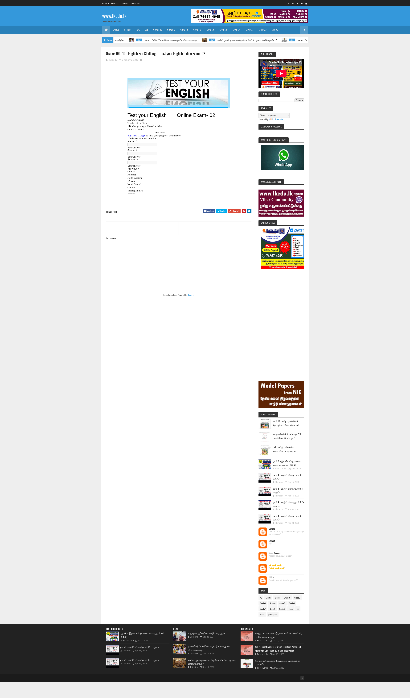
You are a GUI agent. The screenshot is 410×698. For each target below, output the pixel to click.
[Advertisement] (281, 321)
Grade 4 (237, 29)
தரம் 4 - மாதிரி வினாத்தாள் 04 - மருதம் (139, 647)
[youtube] (306, 3)
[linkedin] (297, 3)
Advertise (105, 3)
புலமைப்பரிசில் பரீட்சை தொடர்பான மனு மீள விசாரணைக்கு (150, 40)
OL (298, 608)
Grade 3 (250, 29)
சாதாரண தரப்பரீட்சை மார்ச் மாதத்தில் (206, 633)
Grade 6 (210, 29)
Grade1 (277, 597)
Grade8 (272, 608)
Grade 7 (197, 29)
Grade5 (282, 603)
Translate (279, 119)
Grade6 (292, 603)
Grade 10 (157, 29)
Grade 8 (184, 29)
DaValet (272, 528)
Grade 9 (171, 29)
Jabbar (271, 577)
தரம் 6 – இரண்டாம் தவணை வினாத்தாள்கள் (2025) (287, 463)
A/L (138, 29)
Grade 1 (275, 29)
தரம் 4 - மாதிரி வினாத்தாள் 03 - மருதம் (139, 660)
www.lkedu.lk (114, 15)
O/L (146, 29)
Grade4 (272, 603)
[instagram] (293, 3)
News (119, 40)
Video (262, 614)
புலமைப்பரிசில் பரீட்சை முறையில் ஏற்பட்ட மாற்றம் (298, 40)
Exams (268, 597)
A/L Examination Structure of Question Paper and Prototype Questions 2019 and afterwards (278, 648)
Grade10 (287, 597)
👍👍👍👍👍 (275, 565)
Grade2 (297, 597)
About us (125, 3)
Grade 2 (263, 29)
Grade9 (282, 608)
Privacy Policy (136, 3)
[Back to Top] (302, 678)
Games (116, 29)
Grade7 (263, 608)
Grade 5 (223, 29)
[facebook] (289, 3)
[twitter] (302, 3)
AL (261, 597)
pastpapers (272, 614)
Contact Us (115, 3)
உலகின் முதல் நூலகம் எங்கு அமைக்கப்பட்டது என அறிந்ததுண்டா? (227, 40)
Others (127, 29)
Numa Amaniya (274, 553)
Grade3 (263, 603)
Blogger (191, 295)
